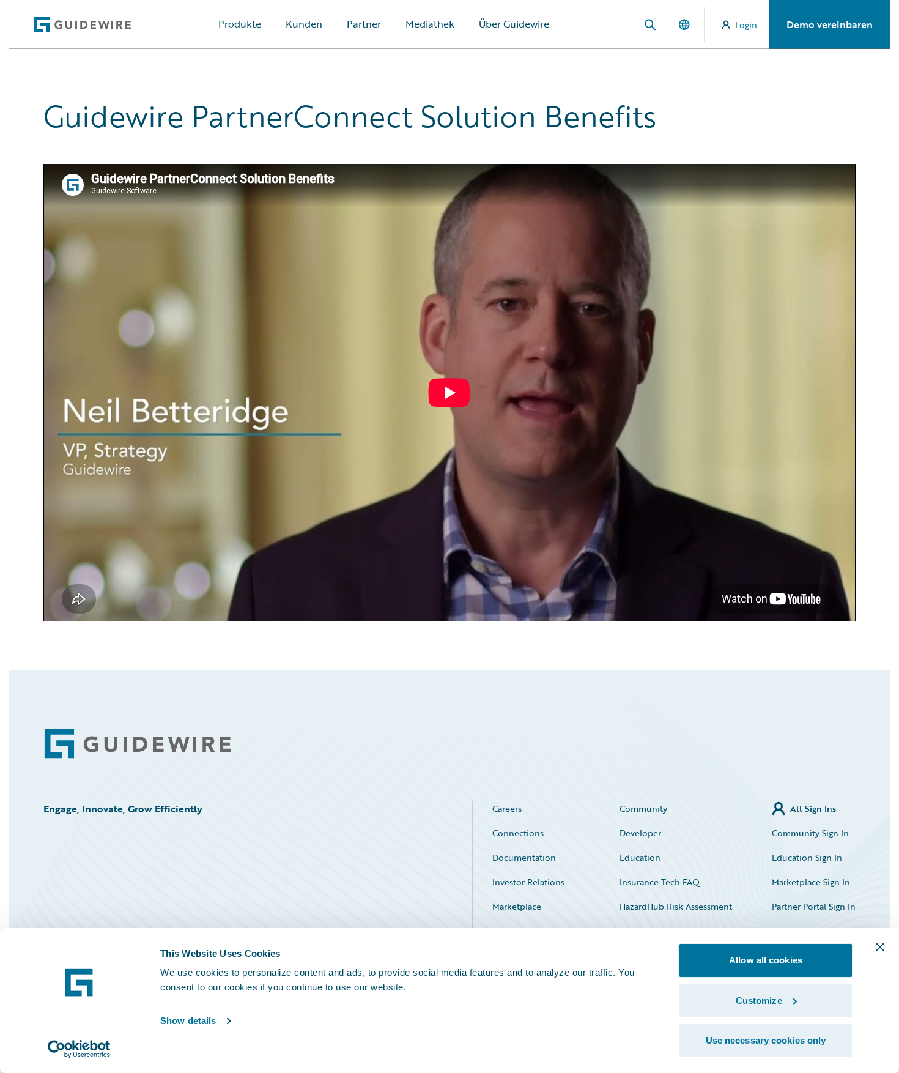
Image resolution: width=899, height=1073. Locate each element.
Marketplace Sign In (811, 881)
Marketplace (516, 906)
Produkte (239, 24)
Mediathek (429, 24)
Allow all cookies (765, 960)
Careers (507, 808)
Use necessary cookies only (766, 1040)
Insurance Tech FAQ (660, 881)
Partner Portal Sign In (814, 906)
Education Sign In (807, 857)
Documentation (524, 857)
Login (746, 24)
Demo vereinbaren (829, 24)
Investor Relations (528, 881)
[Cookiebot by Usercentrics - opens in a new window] (79, 1049)
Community (643, 808)
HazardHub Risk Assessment (676, 906)
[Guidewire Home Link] (137, 744)
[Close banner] (880, 947)
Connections (518, 832)
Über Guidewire (514, 24)
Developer (640, 832)
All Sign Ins (813, 808)
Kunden (304, 24)
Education (640, 857)
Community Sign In (810, 832)
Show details (188, 1020)
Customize (759, 1000)
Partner (364, 24)
